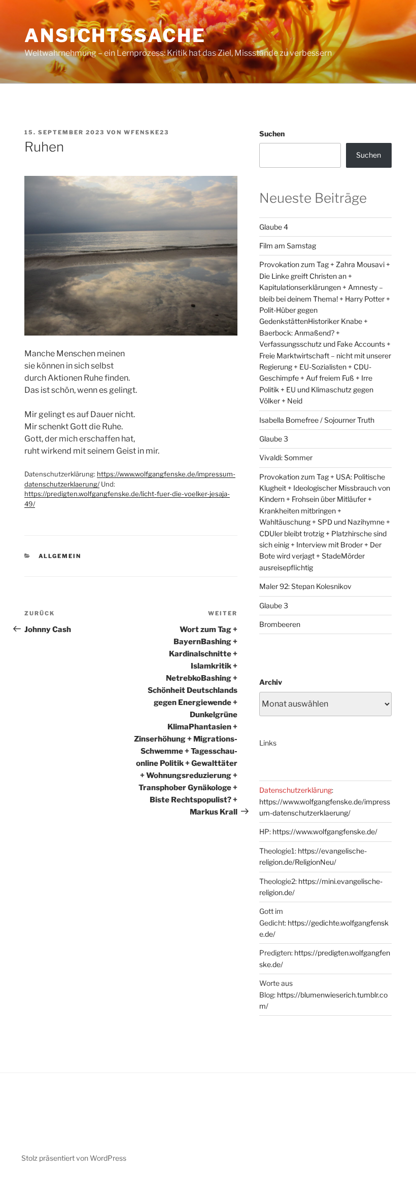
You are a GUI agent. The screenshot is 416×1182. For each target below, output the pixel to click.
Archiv (270, 682)
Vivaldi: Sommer (286, 457)
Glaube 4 (273, 227)
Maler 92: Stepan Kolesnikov (305, 586)
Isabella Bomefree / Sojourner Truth (316, 420)
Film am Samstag (287, 245)
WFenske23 (146, 132)
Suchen (272, 133)
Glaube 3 (273, 438)
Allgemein (60, 556)
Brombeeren (279, 624)
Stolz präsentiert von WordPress (73, 1158)
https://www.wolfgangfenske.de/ (324, 831)
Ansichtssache (114, 35)
